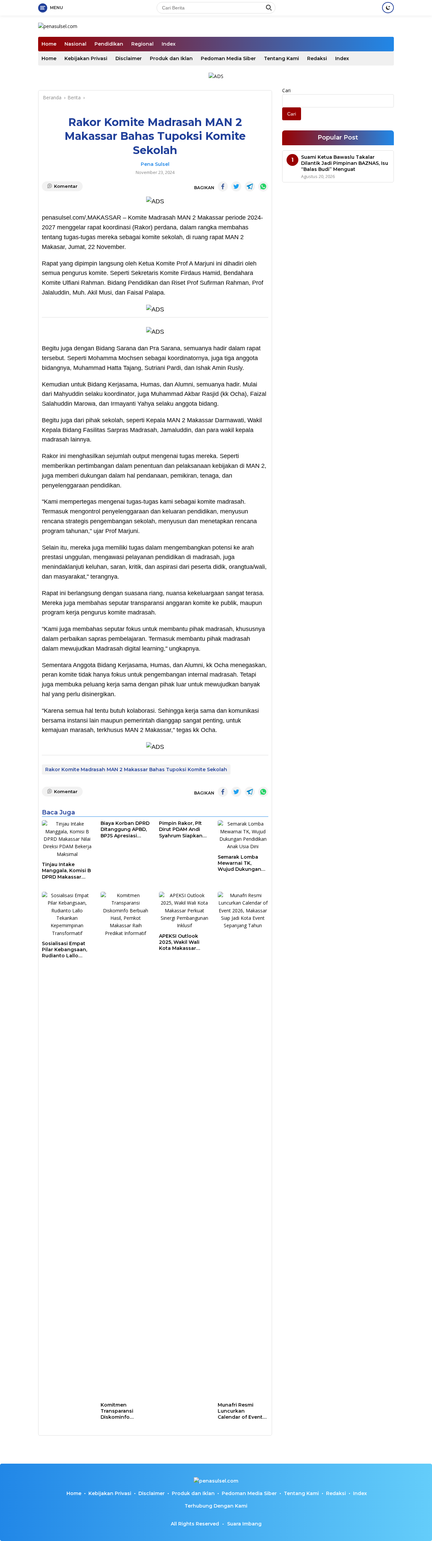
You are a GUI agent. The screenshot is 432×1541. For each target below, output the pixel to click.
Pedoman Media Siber (228, 58)
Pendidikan (108, 44)
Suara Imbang (244, 1524)
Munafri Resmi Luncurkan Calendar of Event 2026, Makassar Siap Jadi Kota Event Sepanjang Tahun (240, 1411)
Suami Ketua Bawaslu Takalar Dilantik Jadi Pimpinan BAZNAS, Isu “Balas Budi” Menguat (344, 163)
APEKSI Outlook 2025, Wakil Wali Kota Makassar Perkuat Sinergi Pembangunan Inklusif (179, 942)
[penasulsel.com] (57, 26)
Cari (286, 90)
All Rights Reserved (195, 1524)
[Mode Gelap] (388, 7)
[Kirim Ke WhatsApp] (263, 186)
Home (49, 44)
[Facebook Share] (223, 186)
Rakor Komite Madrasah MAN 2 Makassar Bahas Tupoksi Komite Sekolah (136, 769)
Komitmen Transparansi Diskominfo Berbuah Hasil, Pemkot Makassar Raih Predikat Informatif (123, 1411)
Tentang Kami (281, 58)
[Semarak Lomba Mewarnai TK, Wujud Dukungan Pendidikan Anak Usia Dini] (243, 835)
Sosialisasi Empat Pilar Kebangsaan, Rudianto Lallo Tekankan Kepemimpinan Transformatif (64, 949)
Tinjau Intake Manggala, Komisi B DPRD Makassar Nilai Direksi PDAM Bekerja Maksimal (66, 870)
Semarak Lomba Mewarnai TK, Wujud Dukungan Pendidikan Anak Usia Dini (239, 863)
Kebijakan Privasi (85, 58)
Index (169, 44)
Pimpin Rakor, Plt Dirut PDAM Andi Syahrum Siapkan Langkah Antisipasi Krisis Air (183, 829)
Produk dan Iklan (171, 58)
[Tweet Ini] (236, 186)
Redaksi (317, 58)
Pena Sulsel (155, 164)
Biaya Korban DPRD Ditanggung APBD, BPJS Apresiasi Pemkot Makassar (125, 829)
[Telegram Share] (250, 186)
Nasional (75, 44)
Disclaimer (128, 58)
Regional (142, 44)
